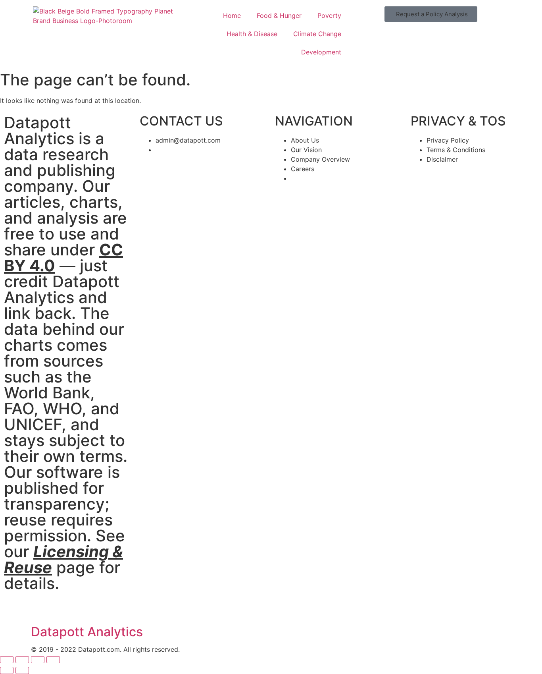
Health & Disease (252, 34)
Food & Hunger (279, 15)
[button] (430, 14)
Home (232, 15)
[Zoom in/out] (6, 659)
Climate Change (317, 34)
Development (321, 52)
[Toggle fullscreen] (22, 659)
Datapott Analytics (87, 631)
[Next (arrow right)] (22, 670)
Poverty (329, 15)
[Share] (37, 659)
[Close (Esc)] (53, 659)
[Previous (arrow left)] (6, 670)
